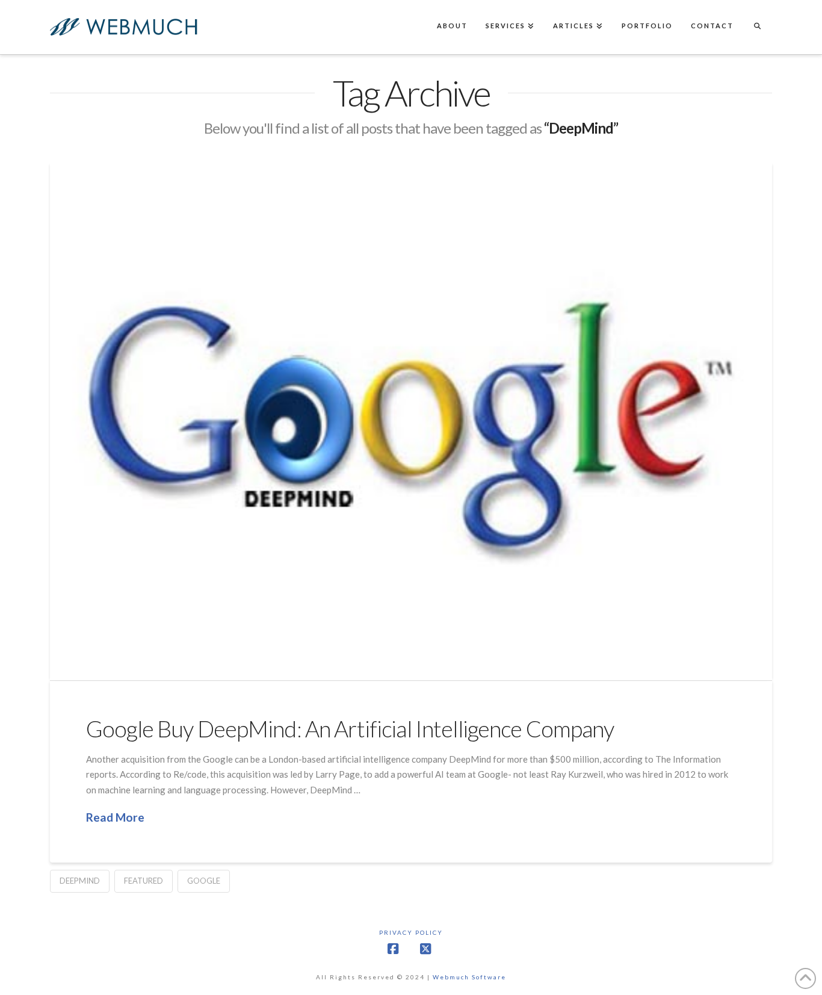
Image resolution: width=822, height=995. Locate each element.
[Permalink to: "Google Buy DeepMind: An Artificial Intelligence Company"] (411, 420)
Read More (115, 817)
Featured (143, 880)
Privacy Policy (411, 932)
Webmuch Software (469, 977)
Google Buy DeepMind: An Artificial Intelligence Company (350, 728)
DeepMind (80, 880)
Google (203, 880)
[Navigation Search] (757, 27)
